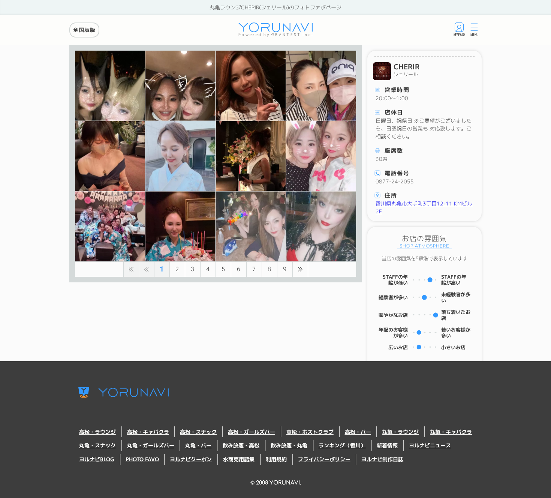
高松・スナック (198, 432)
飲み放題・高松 (241, 445)
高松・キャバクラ (148, 432)
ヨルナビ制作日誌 (382, 459)
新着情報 (387, 445)
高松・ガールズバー (251, 432)
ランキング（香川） (342, 445)
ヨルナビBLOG (96, 459)
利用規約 (276, 459)
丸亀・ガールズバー (150, 445)
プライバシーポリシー (324, 459)
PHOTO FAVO (142, 459)
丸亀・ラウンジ (400, 432)
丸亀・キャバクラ (451, 432)
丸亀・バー (198, 445)
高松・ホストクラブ (310, 432)
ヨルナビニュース (430, 445)
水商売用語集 (239, 459)
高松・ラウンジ (97, 432)
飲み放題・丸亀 (289, 445)
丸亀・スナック (97, 445)
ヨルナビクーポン (191, 459)
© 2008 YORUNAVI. (275, 483)
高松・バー (358, 432)
